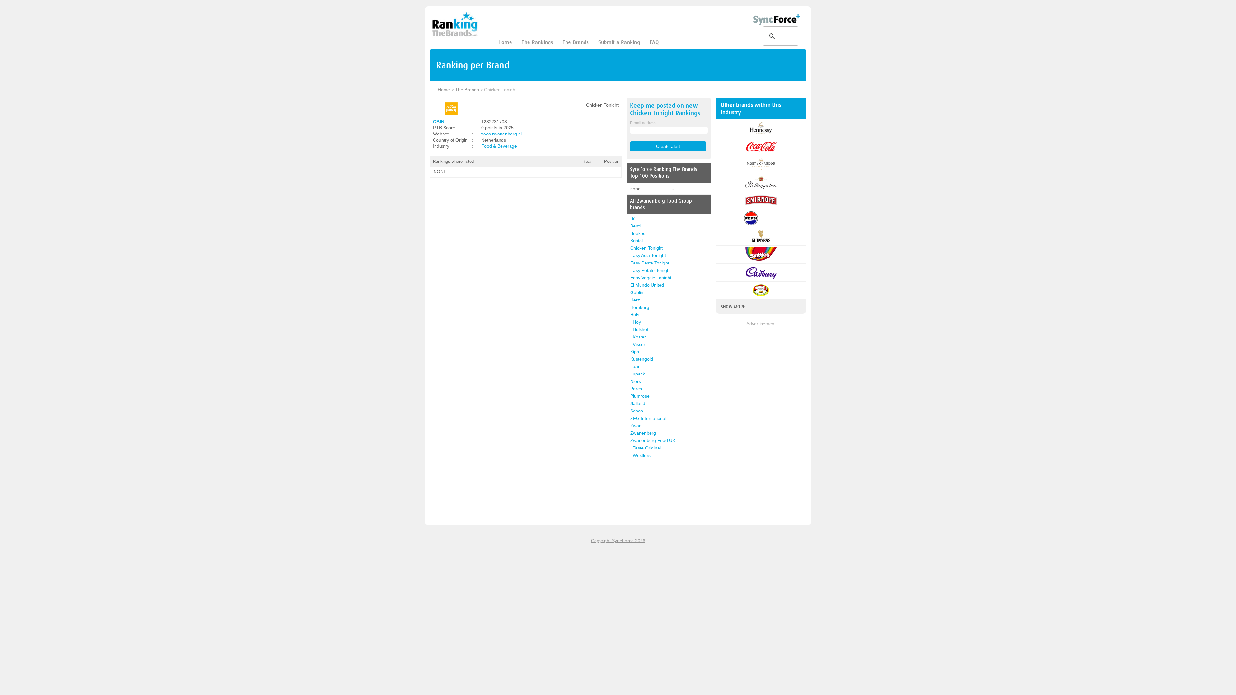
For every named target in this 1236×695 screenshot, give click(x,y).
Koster (639, 336)
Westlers (642, 455)
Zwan (635, 425)
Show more (733, 306)
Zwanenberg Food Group (664, 201)
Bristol (636, 240)
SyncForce (641, 169)
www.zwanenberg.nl (501, 133)
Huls (634, 314)
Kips (634, 351)
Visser (639, 344)
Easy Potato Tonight (650, 270)
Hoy (637, 322)
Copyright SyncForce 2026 (618, 540)
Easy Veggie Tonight (650, 277)
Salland (637, 403)
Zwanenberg (643, 433)
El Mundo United (647, 285)
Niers (635, 381)
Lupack (637, 373)
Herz (635, 299)
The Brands (576, 42)
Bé (633, 218)
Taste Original (647, 447)
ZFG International (648, 418)
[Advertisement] (761, 423)
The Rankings (537, 42)
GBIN (438, 121)
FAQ (654, 42)
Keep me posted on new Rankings (665, 109)
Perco (636, 388)
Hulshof (640, 329)
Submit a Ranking (619, 42)
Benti (635, 225)
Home (505, 42)
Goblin (636, 292)
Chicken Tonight (646, 248)
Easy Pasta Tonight (649, 262)
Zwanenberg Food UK (652, 440)
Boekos (637, 233)
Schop (636, 410)
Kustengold (641, 359)
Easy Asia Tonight (648, 255)
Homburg (639, 307)
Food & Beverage (499, 146)
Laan (635, 366)
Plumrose (640, 396)
